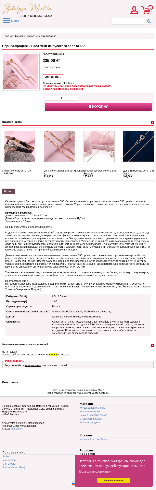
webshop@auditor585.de (66, 316)
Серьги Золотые (46, 36)
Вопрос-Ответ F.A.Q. (14, 467)
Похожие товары (12, 121)
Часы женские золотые (17, 170)
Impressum (17, 428)
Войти (6, 456)
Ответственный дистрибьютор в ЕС (27, 311)
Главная (8, 36)
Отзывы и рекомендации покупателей (25, 344)
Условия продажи (90, 422)
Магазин (20, 36)
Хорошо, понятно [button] (114, 480)
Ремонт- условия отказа (93, 415)
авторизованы (33, 365)
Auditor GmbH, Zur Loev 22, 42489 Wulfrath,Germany (81, 311)
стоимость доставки (97, 393)
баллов (53, 354)
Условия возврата (90, 411)
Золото (31, 36)
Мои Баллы (9, 463)
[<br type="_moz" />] (21, 146)
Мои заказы (9, 460)
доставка (55, 67)
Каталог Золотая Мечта (93, 439)
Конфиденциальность (92, 407)
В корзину (98, 106)
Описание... (53, 76)
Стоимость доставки (91, 418)
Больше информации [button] (95, 471)
